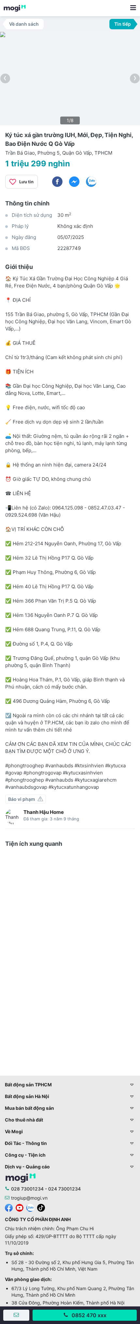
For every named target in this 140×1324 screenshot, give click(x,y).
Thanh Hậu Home (43, 812)
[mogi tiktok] (41, 1207)
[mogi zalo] (30, 1207)
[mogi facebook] (9, 1207)
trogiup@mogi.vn (29, 1198)
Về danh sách (24, 24)
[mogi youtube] (19, 1207)
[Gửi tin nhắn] (16, 1315)
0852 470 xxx (89, 1315)
